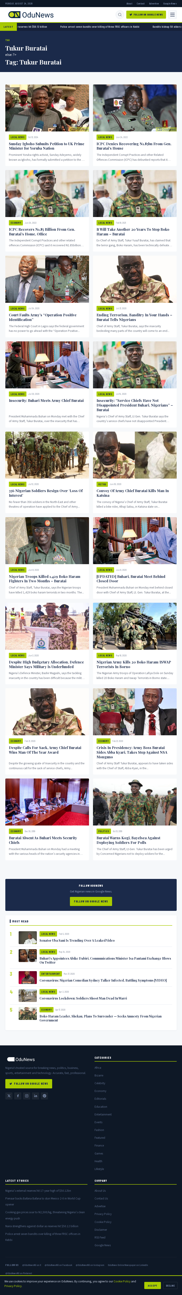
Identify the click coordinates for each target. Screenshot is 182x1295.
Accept (152, 1285)
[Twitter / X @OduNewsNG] (8, 1095)
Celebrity (100, 1083)
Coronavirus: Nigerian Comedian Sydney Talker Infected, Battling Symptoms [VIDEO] (103, 980)
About (129, 3)
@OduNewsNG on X (31, 1264)
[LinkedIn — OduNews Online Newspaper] (35, 1095)
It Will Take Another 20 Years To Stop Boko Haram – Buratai (133, 231)
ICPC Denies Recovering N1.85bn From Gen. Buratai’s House (134, 146)
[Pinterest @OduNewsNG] (44, 1095)
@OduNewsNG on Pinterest (18, 1273)
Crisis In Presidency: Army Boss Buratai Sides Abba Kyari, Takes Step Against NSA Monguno (132, 752)
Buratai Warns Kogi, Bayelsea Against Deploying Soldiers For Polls (128, 840)
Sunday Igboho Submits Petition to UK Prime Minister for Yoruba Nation (46, 146)
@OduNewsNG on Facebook (58, 1264)
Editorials (100, 1099)
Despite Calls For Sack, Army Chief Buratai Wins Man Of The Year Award (45, 750)
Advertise (154, 3)
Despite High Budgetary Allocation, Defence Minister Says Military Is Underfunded (46, 664)
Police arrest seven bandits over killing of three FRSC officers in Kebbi (55, 26)
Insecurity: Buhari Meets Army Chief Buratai (46, 400)
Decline (170, 1285)
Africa (98, 1068)
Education (101, 1107)
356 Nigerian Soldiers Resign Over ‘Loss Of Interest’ (46, 493)
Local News (18, 137)
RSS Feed (100, 1237)
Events (98, 1122)
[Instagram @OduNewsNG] (26, 1095)
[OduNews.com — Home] (30, 14)
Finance (99, 1145)
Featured (100, 1138)
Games (99, 1153)
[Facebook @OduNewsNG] (17, 1095)
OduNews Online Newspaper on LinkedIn (128, 1264)
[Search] (120, 14)
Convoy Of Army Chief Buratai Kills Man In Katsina (133, 493)
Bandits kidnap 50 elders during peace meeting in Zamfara (142, 26)
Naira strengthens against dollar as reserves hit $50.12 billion (41, 1226)
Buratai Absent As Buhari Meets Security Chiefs (43, 840)
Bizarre (99, 1075)
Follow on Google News (148, 14)
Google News (170, 3)
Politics (103, 831)
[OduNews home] (46, 1059)
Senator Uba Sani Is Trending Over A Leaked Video (77, 940)
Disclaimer (101, 1230)
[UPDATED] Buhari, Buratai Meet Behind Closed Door (131, 578)
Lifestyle (99, 1169)
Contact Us (101, 1198)
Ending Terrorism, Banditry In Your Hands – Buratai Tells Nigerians (134, 317)
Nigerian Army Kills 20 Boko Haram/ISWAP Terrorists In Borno (134, 664)
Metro (102, 484)
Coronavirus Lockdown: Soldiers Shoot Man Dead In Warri (83, 998)
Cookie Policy (103, 1222)
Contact (140, 3)
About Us (100, 1191)
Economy (16, 222)
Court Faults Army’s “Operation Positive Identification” (43, 317)
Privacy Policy (103, 1214)
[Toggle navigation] (172, 14)
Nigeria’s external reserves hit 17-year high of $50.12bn (38, 1191)
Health (98, 1161)
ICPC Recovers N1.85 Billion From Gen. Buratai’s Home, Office (42, 231)
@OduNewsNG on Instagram (90, 1264)
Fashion (99, 1130)
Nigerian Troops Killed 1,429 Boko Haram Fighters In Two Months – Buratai (44, 578)
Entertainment (50, 973)
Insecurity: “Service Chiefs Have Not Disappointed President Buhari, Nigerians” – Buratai (135, 405)
